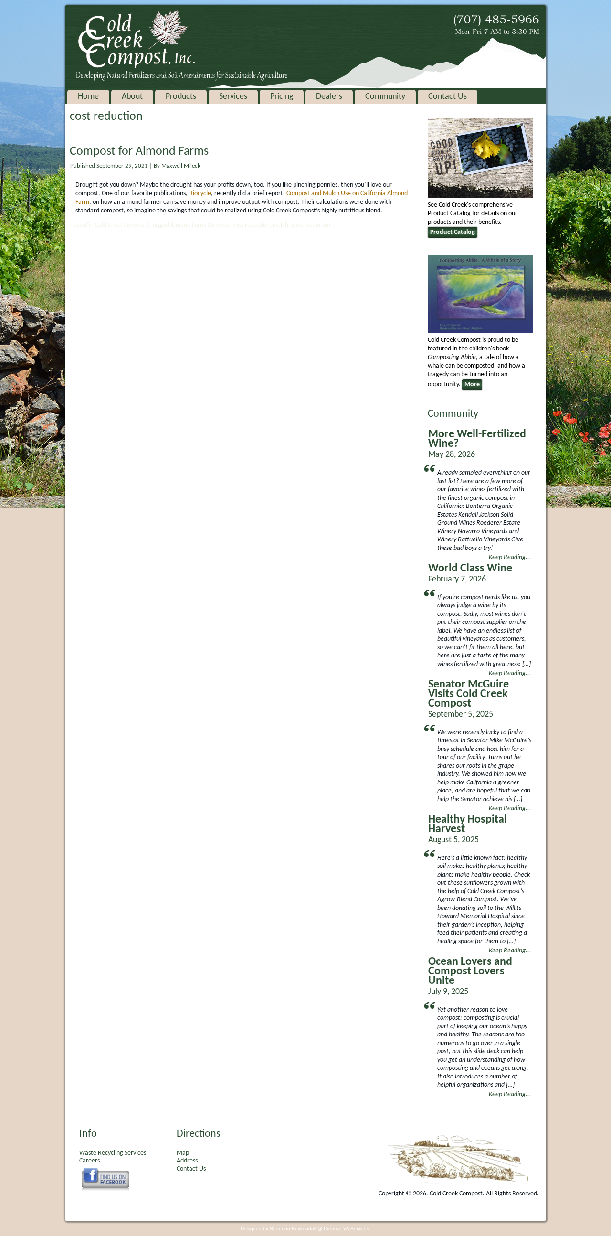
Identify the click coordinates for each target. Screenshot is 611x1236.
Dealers (329, 96)
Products (181, 96)
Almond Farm (187, 225)
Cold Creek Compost (120, 225)
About (132, 96)
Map (183, 1153)
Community (385, 96)
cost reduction (251, 225)
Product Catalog (452, 232)
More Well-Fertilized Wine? (477, 439)
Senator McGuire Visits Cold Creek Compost (468, 694)
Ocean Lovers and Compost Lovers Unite (470, 971)
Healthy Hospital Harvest (467, 824)
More (472, 384)
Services (233, 96)
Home (88, 96)
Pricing (281, 96)
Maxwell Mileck (180, 166)
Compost (219, 225)
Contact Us (447, 96)
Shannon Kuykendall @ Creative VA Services (319, 1228)
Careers (89, 1160)
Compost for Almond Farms (139, 151)
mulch (280, 225)
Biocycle (200, 193)
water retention (310, 225)
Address (187, 1160)
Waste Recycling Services (112, 1153)
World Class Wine (470, 568)
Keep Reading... (510, 557)
